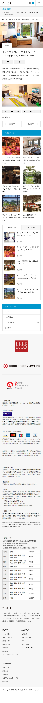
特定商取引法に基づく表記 (10, 678)
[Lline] (7, 62)
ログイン (24, 641)
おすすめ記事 (31, 227)
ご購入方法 (5, 667)
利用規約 (5, 674)
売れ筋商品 (5, 648)
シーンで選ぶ (6, 634)
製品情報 (5, 671)
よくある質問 (9, 322)
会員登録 (24, 634)
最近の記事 (12, 227)
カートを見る (25, 644)
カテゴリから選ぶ (7, 637)
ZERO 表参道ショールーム (10, 655)
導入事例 (7, 45)
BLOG (7, 312)
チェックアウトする (27, 648)
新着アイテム (6, 644)
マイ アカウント (26, 637)
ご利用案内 (9, 317)
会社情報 (5, 681)
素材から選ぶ (6, 641)
